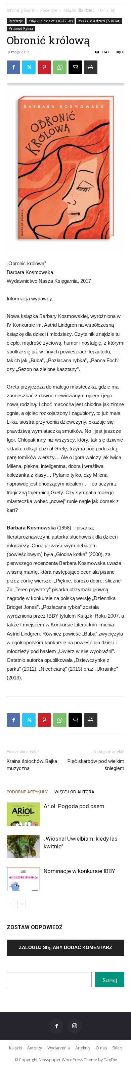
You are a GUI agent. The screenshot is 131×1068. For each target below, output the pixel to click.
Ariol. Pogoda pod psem (74, 806)
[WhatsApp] (60, 67)
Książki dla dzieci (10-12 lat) (89, 10)
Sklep (117, 1048)
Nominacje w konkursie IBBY (79, 871)
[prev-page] (11, 904)
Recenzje (48, 10)
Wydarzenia (58, 1048)
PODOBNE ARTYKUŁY (27, 791)
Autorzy (34, 1048)
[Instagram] (74, 1026)
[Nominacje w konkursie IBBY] (23, 879)
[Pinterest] (44, 67)
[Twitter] (29, 67)
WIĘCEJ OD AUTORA (74, 791)
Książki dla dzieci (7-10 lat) (99, 21)
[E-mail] (75, 67)
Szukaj (109, 979)
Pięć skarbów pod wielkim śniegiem (96, 764)
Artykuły (82, 1048)
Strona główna (20, 10)
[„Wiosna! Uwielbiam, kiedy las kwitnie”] (23, 846)
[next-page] (21, 904)
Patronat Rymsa (21, 28)
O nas (101, 1048)
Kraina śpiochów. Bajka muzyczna (32, 764)
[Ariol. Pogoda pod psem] (23, 814)
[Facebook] (13, 67)
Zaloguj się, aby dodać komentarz (65, 947)
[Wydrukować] (90, 67)
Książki (15, 1048)
